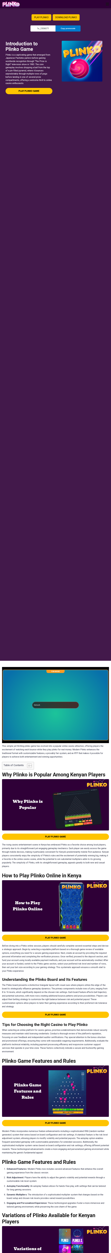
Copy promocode (68, 28)
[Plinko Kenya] (11, 4)
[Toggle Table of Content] (28, 765)
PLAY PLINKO (41, 17)
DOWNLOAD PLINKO (66, 17)
